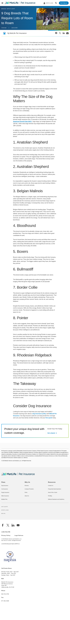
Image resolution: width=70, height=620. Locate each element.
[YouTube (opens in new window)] (18, 538)
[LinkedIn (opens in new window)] (13, 538)
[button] (2, 3)
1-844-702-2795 (5, 544)
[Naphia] (9, 577)
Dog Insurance (4, 497)
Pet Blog (50, 508)
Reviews (26, 497)
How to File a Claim (52, 504)
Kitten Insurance (5, 508)
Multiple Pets (4, 511)
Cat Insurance (4, 501)
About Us (27, 508)
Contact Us (50, 497)
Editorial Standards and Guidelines (56, 511)
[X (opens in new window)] (7, 538)
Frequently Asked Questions (54, 501)
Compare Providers (29, 501)
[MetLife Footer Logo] (18, 487)
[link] (56, 33)
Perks (26, 504)
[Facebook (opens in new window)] (2, 538)
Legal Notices (18, 548)
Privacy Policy (5, 548)
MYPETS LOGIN (4, 522)
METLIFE (3, 526)
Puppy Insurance (5, 504)
